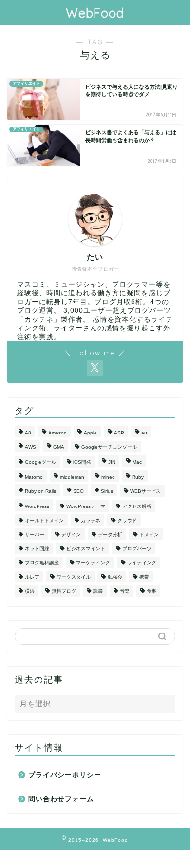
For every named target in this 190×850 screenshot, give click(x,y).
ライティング (141, 562)
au (144, 432)
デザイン (71, 534)
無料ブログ (64, 591)
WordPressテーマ (85, 506)
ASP (119, 432)
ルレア (32, 576)
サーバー (34, 534)
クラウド (127, 520)
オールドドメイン (44, 520)
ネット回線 (37, 548)
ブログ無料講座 (42, 562)
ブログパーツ (137, 548)
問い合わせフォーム (61, 799)
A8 (28, 432)
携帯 (144, 576)
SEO (78, 491)
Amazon (57, 432)
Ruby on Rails (40, 491)
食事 (151, 591)
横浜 (30, 591)
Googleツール (40, 462)
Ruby (138, 477)
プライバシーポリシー (64, 774)
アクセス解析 (137, 506)
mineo (108, 477)
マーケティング (93, 562)
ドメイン (149, 534)
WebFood (95, 12)
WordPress (37, 506)
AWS (30, 447)
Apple (90, 432)
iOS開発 (82, 462)
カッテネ (90, 520)
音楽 (125, 591)
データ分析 (110, 534)
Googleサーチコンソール (109, 447)
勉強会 (115, 576)
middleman (72, 477)
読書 (98, 591)
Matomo (34, 477)
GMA (58, 447)
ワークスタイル (74, 576)
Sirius (107, 491)
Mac (137, 462)
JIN (111, 462)
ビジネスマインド (85, 548)
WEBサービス (145, 491)
